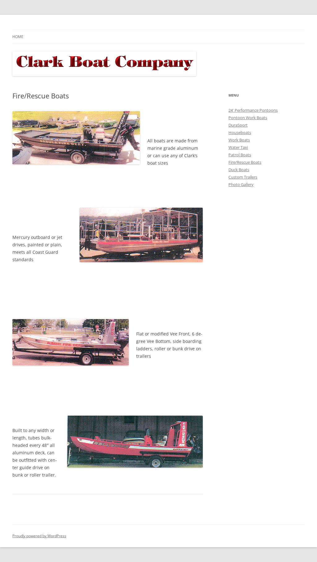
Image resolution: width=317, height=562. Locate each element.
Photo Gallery (241, 184)
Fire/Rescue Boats (244, 162)
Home (18, 36)
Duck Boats (238, 169)
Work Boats (239, 140)
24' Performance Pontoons (253, 110)
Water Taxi (238, 147)
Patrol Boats (239, 155)
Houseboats (239, 132)
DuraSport (238, 125)
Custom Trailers (242, 177)
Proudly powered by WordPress (39, 535)
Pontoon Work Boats (247, 117)
